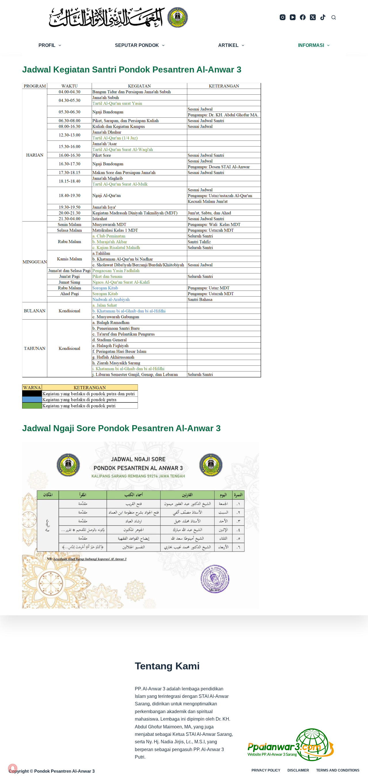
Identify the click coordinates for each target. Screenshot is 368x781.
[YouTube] (293, 17)
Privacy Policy (266, 770)
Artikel (228, 45)
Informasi (311, 45)
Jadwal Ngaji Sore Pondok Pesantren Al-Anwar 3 (121, 428)
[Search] (333, 17)
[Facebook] (303, 17)
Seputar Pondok (137, 45)
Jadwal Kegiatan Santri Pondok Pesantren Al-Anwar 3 (131, 69)
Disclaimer (298, 770)
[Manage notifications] (12, 768)
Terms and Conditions (337, 770)
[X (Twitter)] (313, 17)
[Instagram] (282, 17)
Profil (47, 45)
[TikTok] (323, 17)
